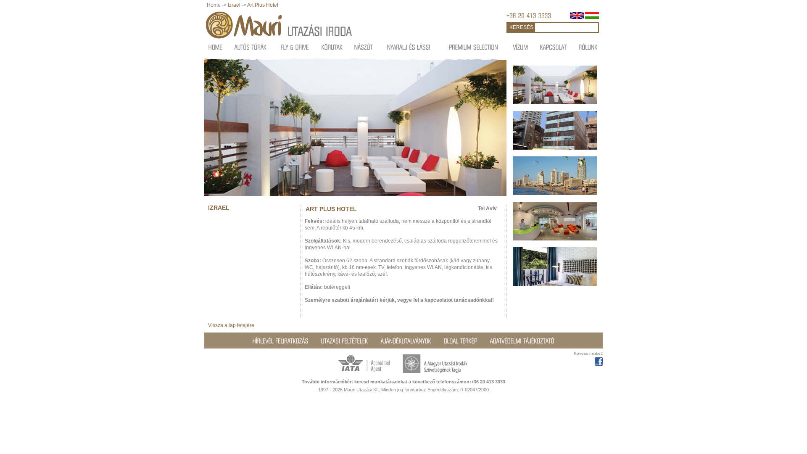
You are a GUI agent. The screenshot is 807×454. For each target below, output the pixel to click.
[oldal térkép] (460, 341)
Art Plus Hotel (262, 5)
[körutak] (332, 47)
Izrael (234, 5)
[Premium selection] (473, 47)
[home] (215, 47)
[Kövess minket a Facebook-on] (599, 360)
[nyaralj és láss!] (408, 47)
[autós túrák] (251, 47)
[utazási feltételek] (344, 341)
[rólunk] (588, 47)
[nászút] (363, 47)
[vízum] (520, 47)
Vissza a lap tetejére (231, 325)
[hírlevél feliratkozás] (281, 341)
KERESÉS (521, 27)
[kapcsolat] (553, 47)
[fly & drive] (295, 47)
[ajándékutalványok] (406, 341)
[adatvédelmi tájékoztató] (522, 341)
